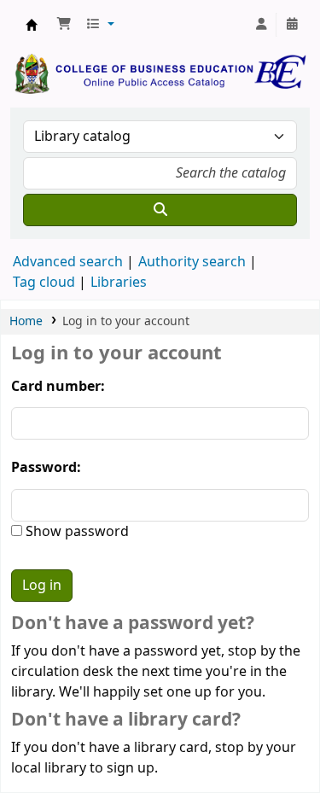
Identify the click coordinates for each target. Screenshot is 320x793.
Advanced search (68, 262)
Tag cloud (44, 282)
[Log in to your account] (261, 25)
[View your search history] (291, 25)
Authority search (192, 262)
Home (26, 321)
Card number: (58, 386)
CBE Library (32, 25)
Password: (46, 468)
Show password (75, 532)
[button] (64, 25)
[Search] (160, 210)
